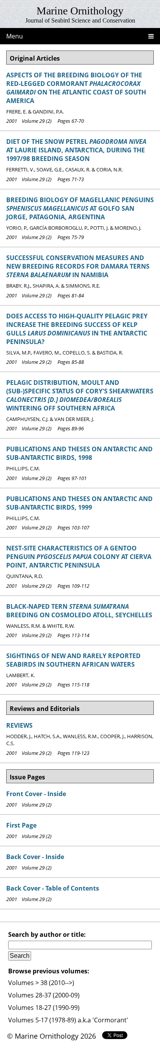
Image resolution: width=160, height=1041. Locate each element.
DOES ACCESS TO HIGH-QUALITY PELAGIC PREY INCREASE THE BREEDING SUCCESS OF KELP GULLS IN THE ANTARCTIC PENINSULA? (77, 329)
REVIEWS (19, 725)
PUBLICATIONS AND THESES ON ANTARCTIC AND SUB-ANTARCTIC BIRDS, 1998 (79, 453)
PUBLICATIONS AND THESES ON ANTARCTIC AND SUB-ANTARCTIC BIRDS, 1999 (79, 503)
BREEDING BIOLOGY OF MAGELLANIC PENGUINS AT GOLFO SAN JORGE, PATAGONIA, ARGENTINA (80, 208)
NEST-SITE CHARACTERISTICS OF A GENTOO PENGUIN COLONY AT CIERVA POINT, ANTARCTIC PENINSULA (78, 556)
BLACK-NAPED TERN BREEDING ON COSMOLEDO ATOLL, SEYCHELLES (79, 610)
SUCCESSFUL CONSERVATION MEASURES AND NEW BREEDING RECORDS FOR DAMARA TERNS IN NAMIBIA (78, 266)
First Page (21, 825)
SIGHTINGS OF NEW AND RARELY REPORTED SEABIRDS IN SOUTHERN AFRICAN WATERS (73, 660)
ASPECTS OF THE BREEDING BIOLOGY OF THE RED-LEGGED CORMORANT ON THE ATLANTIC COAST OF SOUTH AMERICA (76, 88)
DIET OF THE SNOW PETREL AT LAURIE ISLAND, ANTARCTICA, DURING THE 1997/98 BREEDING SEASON (76, 150)
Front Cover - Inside (36, 793)
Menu (14, 36)
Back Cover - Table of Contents (52, 888)
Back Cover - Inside (35, 856)
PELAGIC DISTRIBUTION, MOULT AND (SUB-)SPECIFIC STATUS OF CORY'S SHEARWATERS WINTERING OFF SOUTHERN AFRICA (79, 395)
